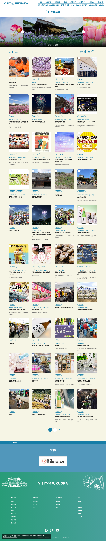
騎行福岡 (84, 5)
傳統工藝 (78, 5)
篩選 (90, 51)
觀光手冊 (35, 501)
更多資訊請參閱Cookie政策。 (10, 537)
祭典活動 (73, 2)
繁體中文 (80, 510)
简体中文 (80, 507)
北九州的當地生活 (54, 5)
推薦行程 (49, 2)
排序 (81, 52)
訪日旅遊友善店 (92, 5)
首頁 (10, 442)
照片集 (35, 504)
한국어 (79, 513)
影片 (34, 507)
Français (80, 516)
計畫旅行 (82, 2)
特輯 (41, 2)
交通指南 (91, 2)
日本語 (79, 501)
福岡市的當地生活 (43, 5)
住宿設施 (101, 5)
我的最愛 (100, 2)
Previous (22, 31)
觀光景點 (57, 2)
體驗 (65, 2)
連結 (57, 507)
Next (83, 31)
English (80, 504)
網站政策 (58, 504)
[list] (95, 51)
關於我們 (58, 501)
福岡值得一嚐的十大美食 (67, 5)
